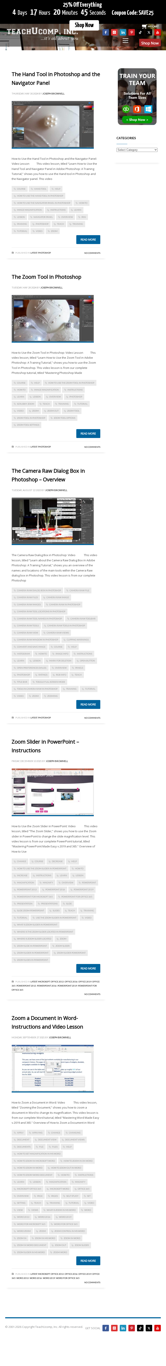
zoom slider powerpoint (71, 952)
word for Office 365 (66, 1224)
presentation (24, 903)
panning (22, 224)
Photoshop (44, 252)
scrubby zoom (25, 403)
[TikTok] (140, 32)
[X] (149, 32)
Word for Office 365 (68, 1278)
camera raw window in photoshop (37, 639)
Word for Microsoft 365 (31, 1224)
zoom (54, 231)
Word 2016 (44, 1217)
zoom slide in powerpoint (32, 945)
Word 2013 (23, 1217)
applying (37, 1132)
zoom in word (72, 1238)
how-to (83, 203)
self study (72, 1196)
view (20, 1210)
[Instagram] (114, 32)
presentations (49, 903)
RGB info (61, 674)
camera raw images (29, 604)
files (54, 1146)
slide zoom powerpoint (30, 910)
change (21, 861)
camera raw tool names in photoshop (39, 618)
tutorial (22, 231)
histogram (23, 653)
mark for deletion (60, 660)
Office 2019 (84, 981)
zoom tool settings (28, 424)
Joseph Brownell (53, 93)
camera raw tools (28, 625)
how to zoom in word (29, 1167)
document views (75, 1139)
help (57, 188)
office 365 (83, 1188)
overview (67, 217)
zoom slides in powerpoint (32, 960)
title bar (22, 682)
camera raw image (57, 597)
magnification (25, 882)
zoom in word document (31, 1245)
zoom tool (73, 410)
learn (77, 209)
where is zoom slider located (34, 938)
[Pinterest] (131, 32)
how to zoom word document (34, 1175)
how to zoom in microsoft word (36, 1160)
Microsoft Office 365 (29, 1188)
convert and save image (31, 646)
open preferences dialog (31, 667)
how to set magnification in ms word (39, 1153)
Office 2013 (57, 981)
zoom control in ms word (69, 1231)
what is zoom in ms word (61, 1210)
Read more (88, 239)
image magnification (29, 209)
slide (69, 903)
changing (75, 1132)
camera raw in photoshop (64, 604)
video (39, 231)
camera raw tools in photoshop (66, 625)
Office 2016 (71, 981)
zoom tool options (64, 418)
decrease (57, 861)
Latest (33, 252)
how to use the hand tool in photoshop (40, 195)
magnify (48, 882)
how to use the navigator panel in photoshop (43, 203)
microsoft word (59, 1188)
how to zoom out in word (66, 1167)
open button (87, 660)
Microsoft (44, 981)
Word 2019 (65, 1217)
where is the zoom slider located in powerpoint (45, 931)
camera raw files (27, 597)
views (34, 1210)
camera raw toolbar (83, 618)
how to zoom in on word (78, 1160)
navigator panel (43, 217)
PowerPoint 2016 (55, 889)
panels (79, 667)
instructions (57, 209)
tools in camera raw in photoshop (37, 688)
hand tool (40, 188)
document (23, 1139)
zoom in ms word (45, 1238)
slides (56, 910)
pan (83, 217)
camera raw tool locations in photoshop (41, 611)
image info (62, 653)
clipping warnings (78, 639)
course (21, 188)
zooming (52, 696)
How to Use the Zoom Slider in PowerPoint (41, 868)
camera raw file (79, 590)
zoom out (53, 410)
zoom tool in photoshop (31, 418)
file (41, 1146)
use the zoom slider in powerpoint (56, 917)
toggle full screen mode (50, 682)
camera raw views (58, 632)
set (89, 1196)
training (78, 224)
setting (21, 1203)
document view (47, 1139)
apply (20, 1132)
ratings (42, 674)
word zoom (24, 1231)
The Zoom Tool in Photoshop (46, 276)
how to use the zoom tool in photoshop (71, 382)
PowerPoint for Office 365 (76, 896)
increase (22, 875)
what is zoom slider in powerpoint (37, 924)
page (40, 1196)
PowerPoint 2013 (27, 889)
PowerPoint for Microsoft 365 (35, 896)
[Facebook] (105, 32)
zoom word (60, 1252)
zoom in (21, 1238)
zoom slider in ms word (31, 1252)
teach (60, 224)
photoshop (42, 224)
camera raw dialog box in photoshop (39, 590)
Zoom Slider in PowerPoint (32, 952)
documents (23, 1146)
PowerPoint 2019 (83, 889)
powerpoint (89, 882)
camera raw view (27, 632)
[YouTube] (157, 32)
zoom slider (63, 945)
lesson (21, 217)
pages (54, 1196)
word (87, 1210)
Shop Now (84, 25)
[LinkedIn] (123, 32)
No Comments (92, 253)
